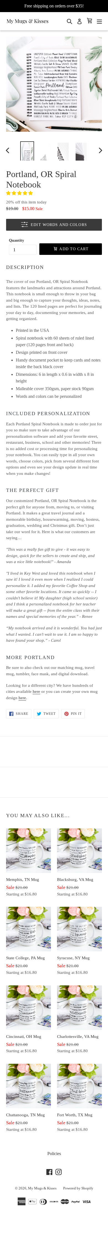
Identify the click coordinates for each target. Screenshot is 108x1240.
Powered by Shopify (78, 1188)
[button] (20, 193)
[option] (27, 150)
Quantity (16, 240)
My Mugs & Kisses (42, 1188)
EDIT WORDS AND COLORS (59, 225)
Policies (54, 1153)
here (36, 691)
